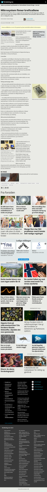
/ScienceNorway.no (38, 389)
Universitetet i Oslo (37, 467)
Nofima (20, 456)
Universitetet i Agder (37, 462)
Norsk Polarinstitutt (22, 471)
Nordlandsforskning (23, 460)
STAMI (35, 447)
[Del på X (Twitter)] (4, 188)
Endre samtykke (8, 423)
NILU (5, 480)
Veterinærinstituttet (37, 477)
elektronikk (4, 185)
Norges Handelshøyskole (23, 463)
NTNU (20, 437)
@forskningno (37, 381)
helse (37, 183)
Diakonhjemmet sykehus (8, 436)
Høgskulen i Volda (7, 458)
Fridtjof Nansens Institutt (8, 450)
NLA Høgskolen (22, 430)
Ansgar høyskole (7, 430)
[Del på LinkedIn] (6, 188)
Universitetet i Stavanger (38, 469)
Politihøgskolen (37, 430)
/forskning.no (37, 384)
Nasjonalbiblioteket (22, 439)
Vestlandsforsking (37, 475)
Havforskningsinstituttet (8, 453)
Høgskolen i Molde (7, 455)
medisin (12, 183)
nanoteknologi (5, 183)
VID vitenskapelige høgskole (39, 478)
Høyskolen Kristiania (8, 461)
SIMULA (35, 438)
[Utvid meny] (45, 2)
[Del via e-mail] (8, 188)
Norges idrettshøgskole (23, 469)
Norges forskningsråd (23, 465)
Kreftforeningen (7, 467)
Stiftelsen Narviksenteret (38, 450)
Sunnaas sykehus (37, 452)
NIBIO (5, 475)
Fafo (5, 441)
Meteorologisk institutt (8, 472)
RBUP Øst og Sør (37, 433)
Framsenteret (6, 448)
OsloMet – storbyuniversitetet (24, 484)
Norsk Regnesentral (22, 472)
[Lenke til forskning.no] (22, 1)
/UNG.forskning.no (38, 386)
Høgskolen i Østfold (8, 456)
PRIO (35, 432)
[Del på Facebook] (2, 188)
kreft (17, 183)
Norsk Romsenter (22, 474)
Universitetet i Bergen (38, 464)
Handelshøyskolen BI (8, 451)
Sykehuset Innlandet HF (38, 453)
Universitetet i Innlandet (38, 466)
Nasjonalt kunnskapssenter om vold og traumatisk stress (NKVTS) (24, 442)
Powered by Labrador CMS (23, 489)
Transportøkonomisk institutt (39, 458)
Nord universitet (22, 458)
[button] (1, 244)
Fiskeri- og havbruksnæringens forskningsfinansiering (8, 444)
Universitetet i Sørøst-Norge (39, 471)
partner (11, 185)
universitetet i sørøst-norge (27, 183)
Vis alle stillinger (23, 259)
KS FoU (5, 466)
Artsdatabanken (7, 435)
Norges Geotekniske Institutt (24, 461)
